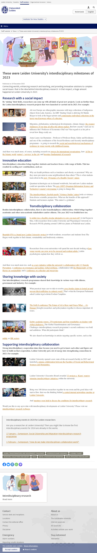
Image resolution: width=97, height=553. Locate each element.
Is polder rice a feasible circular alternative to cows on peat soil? (55, 218)
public (5, 338)
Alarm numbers (8, 539)
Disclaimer (6, 529)
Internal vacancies (58, 522)
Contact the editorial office (13, 522)
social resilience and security (77, 457)
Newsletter (55, 539)
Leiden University (6, 2)
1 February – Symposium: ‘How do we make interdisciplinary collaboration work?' (42, 442)
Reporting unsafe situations (13, 542)
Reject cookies (31, 549)
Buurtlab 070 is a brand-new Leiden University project (24, 234)
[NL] (79, 12)
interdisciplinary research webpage (16, 408)
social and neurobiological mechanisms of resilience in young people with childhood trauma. (61, 144)
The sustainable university (61, 518)
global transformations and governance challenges (24, 453)
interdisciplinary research (57, 453)
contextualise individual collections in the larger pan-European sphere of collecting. (62, 117)
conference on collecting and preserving (42, 270)
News (15, 31)
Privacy (5, 526)
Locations (6, 518)
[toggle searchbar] (94, 7)
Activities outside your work (62, 529)
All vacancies (56, 526)
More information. (31, 546)
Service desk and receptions (13, 515)
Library (49, 2)
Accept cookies (11, 549)
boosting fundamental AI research (57, 154)
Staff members (24, 2)
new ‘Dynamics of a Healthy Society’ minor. (61, 177)
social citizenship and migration (51, 457)
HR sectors (14, 338)
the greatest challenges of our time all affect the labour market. (62, 125)
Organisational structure (37, 2)
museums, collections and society (16, 457)
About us (54, 515)
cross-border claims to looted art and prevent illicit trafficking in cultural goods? (61, 290)
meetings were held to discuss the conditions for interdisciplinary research (63, 400)
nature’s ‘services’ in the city (28, 154)
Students (16, 2)
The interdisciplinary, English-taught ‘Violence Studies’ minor (54, 194)
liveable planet (76, 453)
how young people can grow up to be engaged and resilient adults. (61, 249)
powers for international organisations (65, 151)
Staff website (5, 31)
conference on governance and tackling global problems (35, 267)
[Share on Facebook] (4, 464)
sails (34, 457)
